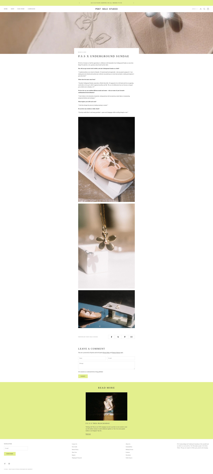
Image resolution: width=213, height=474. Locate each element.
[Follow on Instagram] (9, 463)
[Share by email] (131, 337)
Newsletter (128, 455)
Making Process (129, 449)
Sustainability (129, 446)
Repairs (73, 455)
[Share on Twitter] (118, 337)
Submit (83, 376)
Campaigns (31, 9)
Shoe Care (74, 452)
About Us (128, 444)
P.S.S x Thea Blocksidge (98, 423)
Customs (128, 452)
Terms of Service (116, 352)
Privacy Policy (106, 352)
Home (6, 9)
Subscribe (9, 453)
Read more (88, 434)
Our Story (20, 9)
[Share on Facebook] (111, 337)
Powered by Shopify (26, 469)
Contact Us (74, 444)
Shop (12, 9)
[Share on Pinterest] (125, 337)
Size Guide (74, 446)
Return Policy (75, 449)
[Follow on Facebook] (5, 463)
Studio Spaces (129, 457)
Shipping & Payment (77, 457)
